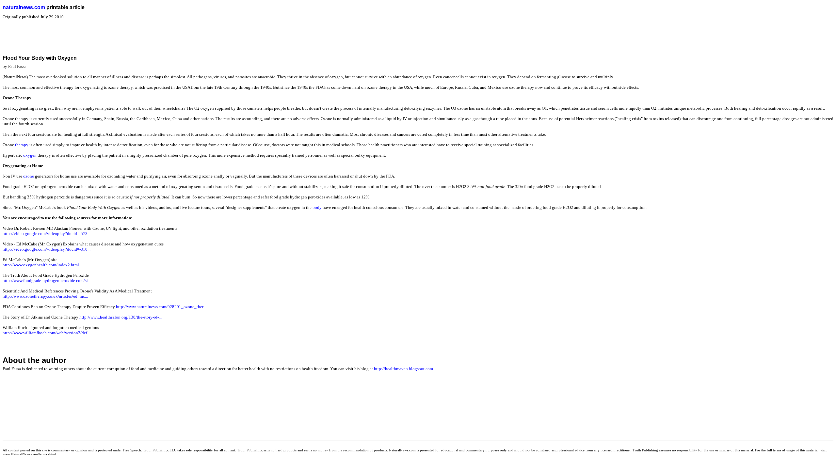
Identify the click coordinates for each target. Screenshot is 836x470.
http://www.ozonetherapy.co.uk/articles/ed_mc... (45, 296)
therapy (21, 144)
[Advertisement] (121, 34)
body (317, 207)
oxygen (30, 155)
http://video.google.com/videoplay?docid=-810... (46, 249)
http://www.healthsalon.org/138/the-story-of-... (120, 317)
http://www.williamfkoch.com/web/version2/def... (46, 332)
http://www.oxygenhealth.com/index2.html (41, 264)
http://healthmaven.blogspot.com (403, 368)
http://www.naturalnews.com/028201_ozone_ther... (161, 306)
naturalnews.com (24, 7)
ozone (28, 176)
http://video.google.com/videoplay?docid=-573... (46, 233)
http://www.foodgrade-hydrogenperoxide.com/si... (47, 280)
